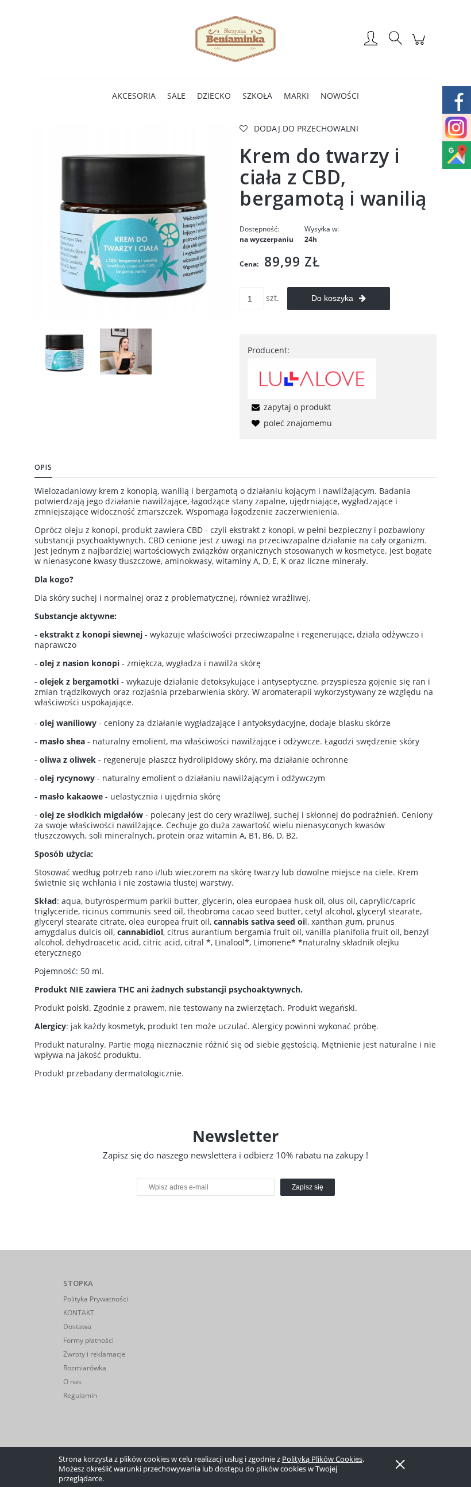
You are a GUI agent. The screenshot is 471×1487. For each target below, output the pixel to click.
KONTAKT (78, 1313)
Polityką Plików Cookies (322, 1459)
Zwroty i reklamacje (94, 1354)
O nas (72, 1381)
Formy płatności (88, 1340)
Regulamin (80, 1395)
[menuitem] (133, 95)
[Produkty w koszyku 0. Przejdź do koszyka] (420, 45)
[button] (289, 406)
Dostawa (77, 1326)
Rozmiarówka (84, 1368)
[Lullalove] (312, 377)
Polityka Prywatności (95, 1299)
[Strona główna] (235, 39)
